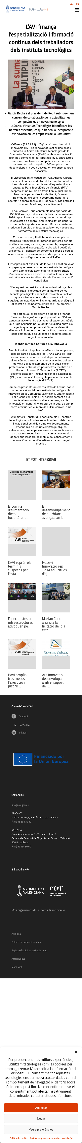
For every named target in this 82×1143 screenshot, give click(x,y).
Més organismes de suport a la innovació (38, 910)
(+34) (21, 822)
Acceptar (41, 1107)
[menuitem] (72, 4)
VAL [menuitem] (72, 4)
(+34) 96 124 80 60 (21, 846)
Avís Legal (67, 1138)
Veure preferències (41, 1129)
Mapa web (17, 967)
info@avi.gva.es (20, 805)
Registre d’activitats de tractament (29, 950)
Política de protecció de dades (45, 1138)
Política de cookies (19, 1138)
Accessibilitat (18, 959)
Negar (41, 1118)
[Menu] (77, 10)
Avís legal (16, 934)
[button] (76, 1052)
